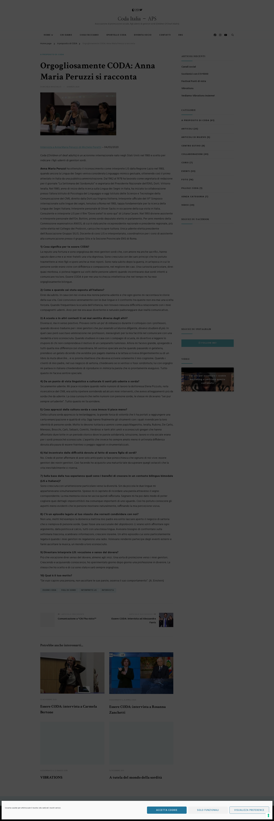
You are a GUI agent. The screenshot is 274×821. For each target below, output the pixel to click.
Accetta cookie (166, 810)
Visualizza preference (249, 810)
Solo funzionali (208, 810)
